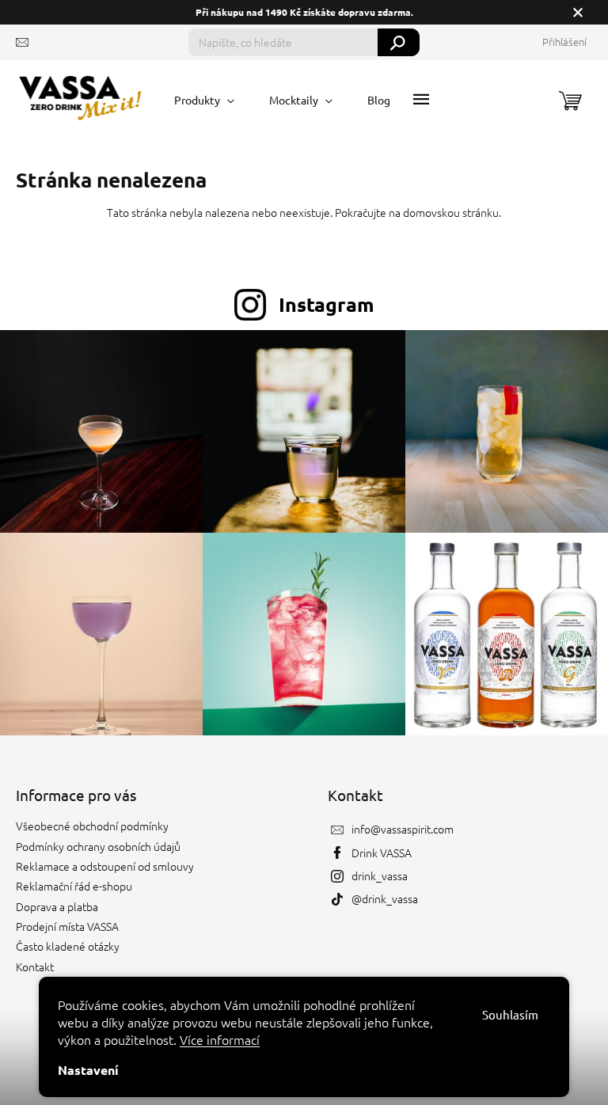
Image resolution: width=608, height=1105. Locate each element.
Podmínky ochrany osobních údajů (98, 846)
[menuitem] (204, 99)
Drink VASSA (382, 852)
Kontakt (35, 966)
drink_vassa (380, 875)
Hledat (399, 42)
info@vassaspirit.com (403, 829)
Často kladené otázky (68, 946)
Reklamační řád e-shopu (74, 886)
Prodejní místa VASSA (67, 926)
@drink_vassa (385, 898)
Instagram (326, 304)
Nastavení (88, 1069)
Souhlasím (510, 1014)
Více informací (220, 1039)
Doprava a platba (57, 906)
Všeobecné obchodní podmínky (92, 825)
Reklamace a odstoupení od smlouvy (105, 866)
